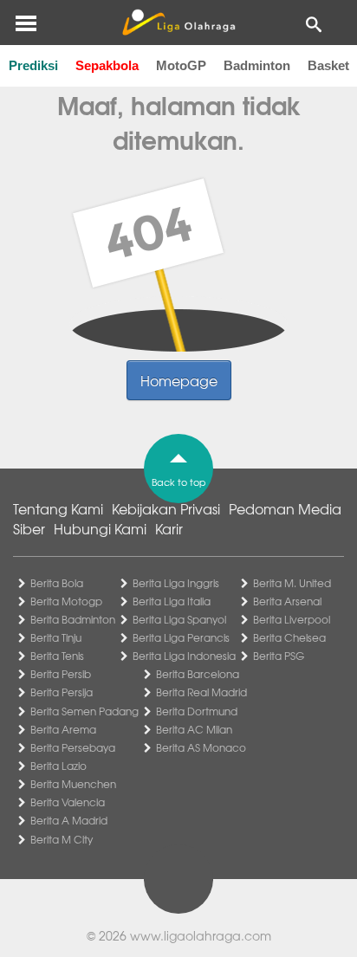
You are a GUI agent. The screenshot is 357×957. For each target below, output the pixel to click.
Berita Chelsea (289, 637)
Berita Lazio (58, 765)
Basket (328, 65)
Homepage (178, 380)
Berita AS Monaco (201, 747)
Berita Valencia (67, 802)
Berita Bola (56, 583)
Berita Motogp (66, 601)
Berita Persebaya (72, 747)
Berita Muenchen (73, 784)
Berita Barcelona (197, 674)
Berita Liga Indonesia (184, 655)
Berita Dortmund (196, 711)
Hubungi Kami (100, 528)
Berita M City (61, 839)
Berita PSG (278, 655)
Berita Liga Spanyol (179, 619)
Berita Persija (61, 692)
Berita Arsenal (287, 601)
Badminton (257, 65)
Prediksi (33, 65)
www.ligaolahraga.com (200, 935)
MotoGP (181, 65)
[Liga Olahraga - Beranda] (178, 22)
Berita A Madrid (68, 820)
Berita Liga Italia (172, 601)
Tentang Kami (58, 508)
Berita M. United (292, 583)
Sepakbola (107, 65)
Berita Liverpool (291, 619)
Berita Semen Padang (84, 711)
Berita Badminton (72, 619)
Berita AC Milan (194, 729)
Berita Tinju (55, 637)
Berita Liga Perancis (181, 637)
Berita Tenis (57, 655)
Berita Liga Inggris (176, 583)
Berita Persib (60, 674)
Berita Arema (63, 729)
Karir (169, 528)
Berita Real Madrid (201, 692)
